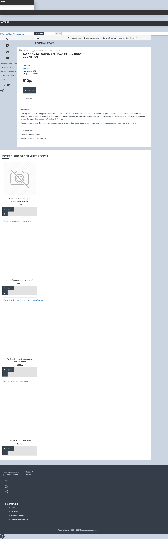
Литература (76, 38)
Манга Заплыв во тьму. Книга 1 (19, 280)
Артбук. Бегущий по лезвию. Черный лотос (19, 360)
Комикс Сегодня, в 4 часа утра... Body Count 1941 (120, 38)
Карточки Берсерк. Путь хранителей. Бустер (19, 199)
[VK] (7, 480)
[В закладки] (5, 214)
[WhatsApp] (7, 485)
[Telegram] (7, 491)
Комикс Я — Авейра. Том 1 (19, 440)
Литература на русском (92, 38)
